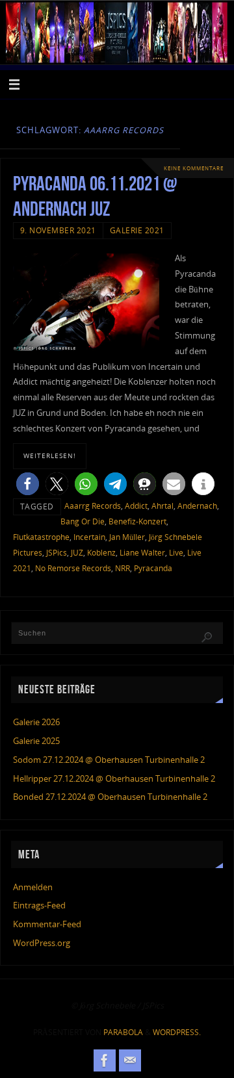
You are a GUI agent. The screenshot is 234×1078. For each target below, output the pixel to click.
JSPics (56, 552)
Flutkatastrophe (41, 537)
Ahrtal (162, 505)
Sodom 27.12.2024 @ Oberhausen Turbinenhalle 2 (109, 759)
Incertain (89, 537)
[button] (27, 483)
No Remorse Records (73, 568)
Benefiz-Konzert (137, 521)
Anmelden (33, 887)
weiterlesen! (49, 455)
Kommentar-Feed (47, 924)
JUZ (77, 552)
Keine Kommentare (194, 168)
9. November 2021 (58, 230)
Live (176, 552)
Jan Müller (127, 537)
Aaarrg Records (92, 505)
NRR (122, 568)
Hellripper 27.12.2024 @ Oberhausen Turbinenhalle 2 (114, 778)
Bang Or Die (82, 521)
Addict (136, 505)
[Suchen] (206, 637)
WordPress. (177, 1032)
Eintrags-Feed (39, 905)
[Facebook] (105, 1060)
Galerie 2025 (36, 741)
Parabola (123, 1032)
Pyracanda (153, 568)
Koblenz (101, 552)
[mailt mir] (130, 1060)
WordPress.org (41, 943)
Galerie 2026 (36, 722)
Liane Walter (142, 552)
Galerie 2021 (137, 230)
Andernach (197, 505)
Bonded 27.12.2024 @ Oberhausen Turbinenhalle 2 (110, 796)
